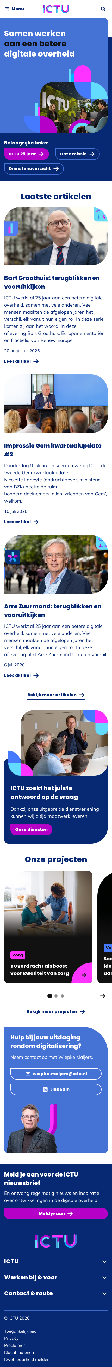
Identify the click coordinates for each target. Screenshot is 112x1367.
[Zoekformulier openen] (103, 9)
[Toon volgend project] (102, 996)
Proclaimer (14, 1345)
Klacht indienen (19, 1352)
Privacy (11, 1338)
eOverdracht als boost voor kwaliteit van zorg (40, 970)
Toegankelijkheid (20, 1331)
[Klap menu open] (105, 1262)
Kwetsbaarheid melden (26, 1359)
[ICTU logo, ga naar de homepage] (56, 9)
